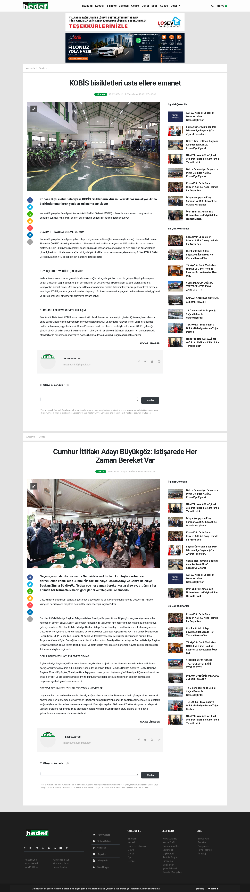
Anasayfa (31, 68)
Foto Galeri (103, 834)
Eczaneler (168, 849)
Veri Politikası (31, 867)
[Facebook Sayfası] (26, 847)
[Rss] (56, 847)
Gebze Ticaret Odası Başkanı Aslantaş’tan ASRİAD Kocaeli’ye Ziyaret (202, 145)
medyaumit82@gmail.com (77, 364)
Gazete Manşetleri (172, 872)
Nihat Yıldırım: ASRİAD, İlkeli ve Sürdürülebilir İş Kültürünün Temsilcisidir (202, 159)
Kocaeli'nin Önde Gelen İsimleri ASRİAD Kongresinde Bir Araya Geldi (202, 187)
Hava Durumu (170, 838)
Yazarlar (101, 847)
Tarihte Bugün (170, 857)
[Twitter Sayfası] (31, 847)
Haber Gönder (60, 867)
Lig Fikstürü (168, 853)
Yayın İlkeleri (31, 863)
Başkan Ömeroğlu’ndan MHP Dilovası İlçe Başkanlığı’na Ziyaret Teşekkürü (202, 130)
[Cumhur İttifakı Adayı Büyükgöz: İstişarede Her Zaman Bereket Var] (93, 523)
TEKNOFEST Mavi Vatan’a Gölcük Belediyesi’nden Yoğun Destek (202, 328)
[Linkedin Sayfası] (50, 847)
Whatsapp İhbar (61, 863)
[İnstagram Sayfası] (38, 847)
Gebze (164, 5)
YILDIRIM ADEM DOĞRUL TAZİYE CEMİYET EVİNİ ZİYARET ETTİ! (199, 286)
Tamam (214, 888)
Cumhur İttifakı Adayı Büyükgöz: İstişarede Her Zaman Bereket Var (200, 255)
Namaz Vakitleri (171, 846)
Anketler (202, 842)
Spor (154, 5)
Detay (201, 888)
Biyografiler (204, 846)
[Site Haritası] (62, 847)
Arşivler (101, 854)
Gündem (43, 68)
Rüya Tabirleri (205, 849)
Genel (145, 5)
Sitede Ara (203, 838)
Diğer (174, 5)
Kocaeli (99, 5)
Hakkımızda (31, 859)
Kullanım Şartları (61, 859)
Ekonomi (87, 5)
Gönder (150, 400)
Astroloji (202, 853)
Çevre (135, 5)
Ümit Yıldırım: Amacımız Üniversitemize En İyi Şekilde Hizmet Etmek (202, 215)
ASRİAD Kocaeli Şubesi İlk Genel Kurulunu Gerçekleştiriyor (200, 116)
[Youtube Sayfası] (44, 847)
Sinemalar (168, 861)
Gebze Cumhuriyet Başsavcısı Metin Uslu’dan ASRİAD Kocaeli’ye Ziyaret (202, 173)
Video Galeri (104, 841)
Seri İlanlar (168, 864)
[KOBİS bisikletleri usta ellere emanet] (93, 146)
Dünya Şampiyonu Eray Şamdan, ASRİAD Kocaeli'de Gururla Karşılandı (201, 201)
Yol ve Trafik (169, 842)
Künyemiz (102, 860)
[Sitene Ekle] (68, 847)
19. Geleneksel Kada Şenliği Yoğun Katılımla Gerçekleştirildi (201, 314)
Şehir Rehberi (170, 868)
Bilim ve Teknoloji (117, 5)
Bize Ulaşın (102, 867)
